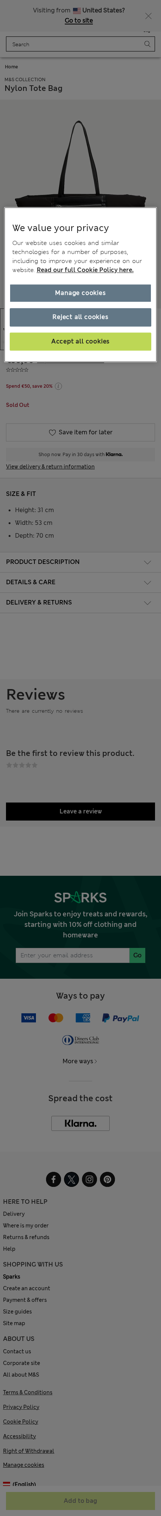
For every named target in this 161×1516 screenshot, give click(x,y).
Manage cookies (80, 293)
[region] (80, 285)
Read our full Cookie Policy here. (85, 270)
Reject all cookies (80, 317)
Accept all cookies (80, 341)
